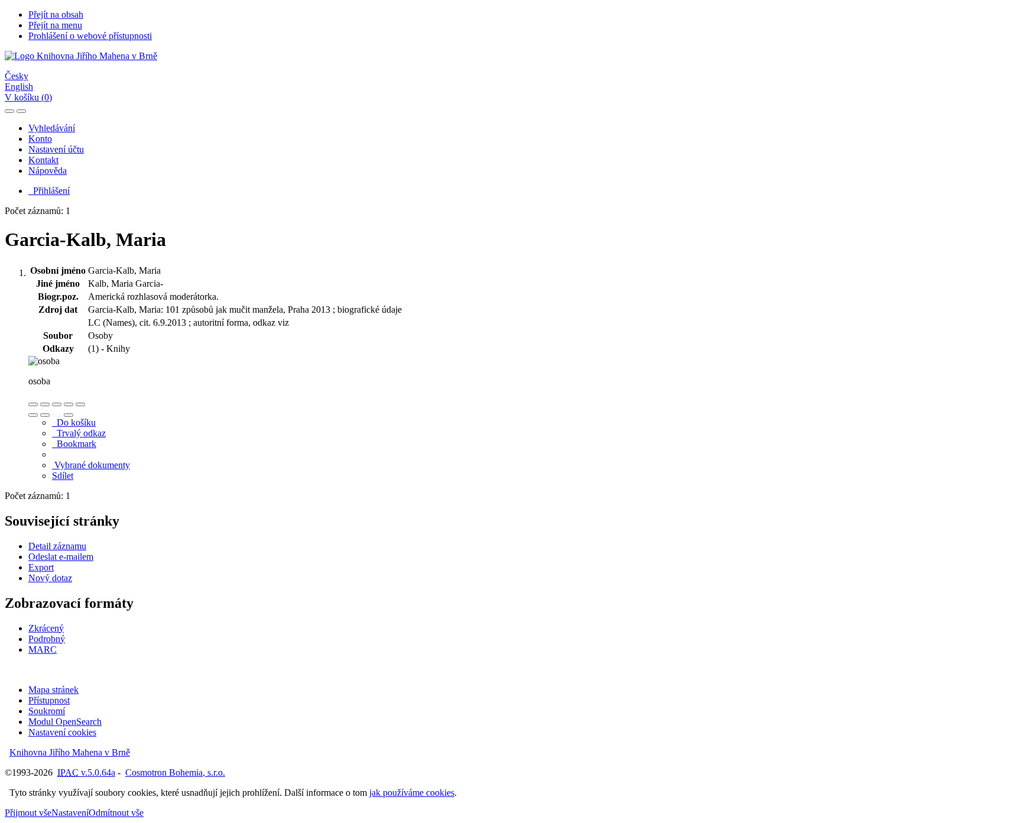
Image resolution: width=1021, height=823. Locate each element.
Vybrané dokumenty (91, 465)
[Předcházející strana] (56, 415)
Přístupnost (49, 700)
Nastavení (70, 813)
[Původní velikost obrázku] (56, 404)
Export (41, 567)
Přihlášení (49, 191)
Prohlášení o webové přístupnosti (90, 36)
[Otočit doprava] (45, 415)
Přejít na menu (55, 25)
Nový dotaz (50, 578)
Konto (40, 139)
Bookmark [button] (74, 444)
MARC (42, 649)
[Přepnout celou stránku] (68, 404)
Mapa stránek (53, 690)
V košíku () (28, 97)
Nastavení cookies (62, 732)
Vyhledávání (51, 128)
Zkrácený (46, 628)
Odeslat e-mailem (60, 557)
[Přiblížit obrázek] (33, 404)
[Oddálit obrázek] (45, 404)
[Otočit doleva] (33, 415)
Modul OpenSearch (65, 722)
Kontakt (43, 160)
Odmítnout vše (116, 813)
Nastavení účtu (56, 149)
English (19, 87)
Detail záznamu (57, 546)
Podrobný (46, 639)
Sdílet (62, 476)
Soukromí (46, 711)
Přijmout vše (28, 813)
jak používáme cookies (411, 793)
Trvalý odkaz (79, 433)
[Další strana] (68, 415)
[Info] (80, 404)
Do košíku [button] (74, 422)
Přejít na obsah (55, 14)
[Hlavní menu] (21, 111)
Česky (16, 76)
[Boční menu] (9, 111)
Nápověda (47, 171)
